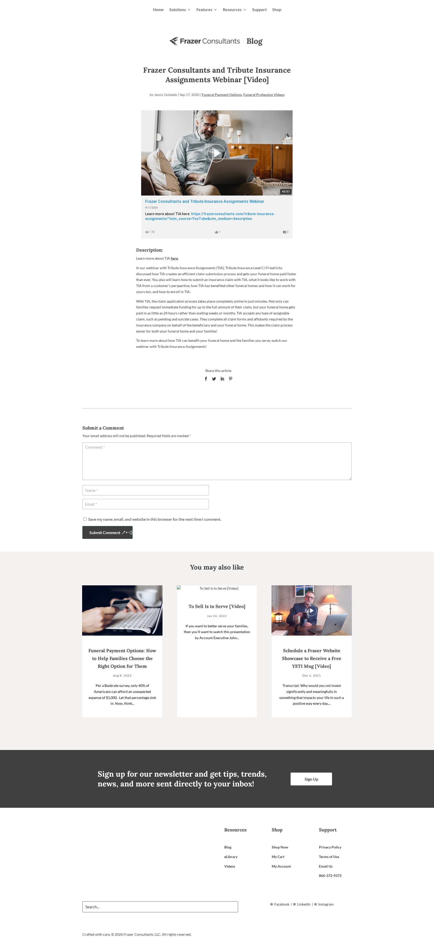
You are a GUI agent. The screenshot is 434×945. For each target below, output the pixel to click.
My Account (281, 866)
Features (204, 9)
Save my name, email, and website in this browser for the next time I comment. (154, 519)
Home (158, 9)
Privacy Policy (330, 847)
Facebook (281, 904)
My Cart (278, 857)
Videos (229, 866)
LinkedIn (303, 904)
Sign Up (311, 779)
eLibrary (230, 857)
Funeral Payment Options (222, 94)
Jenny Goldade (165, 94)
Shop (276, 9)
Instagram (326, 904)
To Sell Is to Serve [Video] (217, 606)
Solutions (177, 9)
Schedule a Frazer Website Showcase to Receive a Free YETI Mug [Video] (311, 658)
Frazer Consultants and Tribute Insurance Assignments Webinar (204, 202)
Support (259, 9)
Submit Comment (104, 532)
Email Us (326, 866)
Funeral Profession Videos (264, 94)
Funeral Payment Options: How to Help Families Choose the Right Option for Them (122, 658)
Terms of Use (329, 857)
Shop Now (280, 847)
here (174, 258)
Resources (232, 9)
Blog (227, 847)
